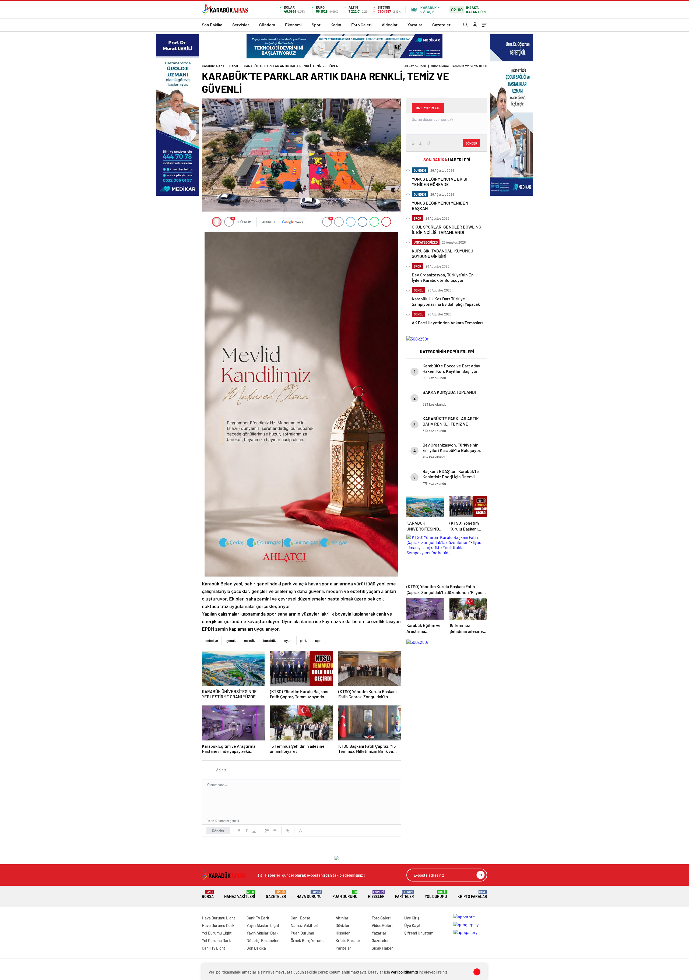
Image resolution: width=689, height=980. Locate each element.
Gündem (267, 24)
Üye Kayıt (412, 925)
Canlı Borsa (300, 917)
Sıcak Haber (382, 948)
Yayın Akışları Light (263, 925)
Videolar (390, 24)
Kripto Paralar (472, 894)
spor (318, 640)
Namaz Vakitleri (239, 894)
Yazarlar (414, 24)
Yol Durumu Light (217, 932)
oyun (287, 640)
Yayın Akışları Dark (263, 932)
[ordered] (267, 830)
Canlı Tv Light (213, 948)
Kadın (336, 24)
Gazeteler (441, 24)
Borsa (208, 894)
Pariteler (404, 894)
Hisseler (376, 894)
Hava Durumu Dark (218, 925)
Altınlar (342, 917)
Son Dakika (212, 24)
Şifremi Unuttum (418, 932)
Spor (316, 24)
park (303, 640)
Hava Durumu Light (218, 917)
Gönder (218, 830)
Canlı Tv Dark (258, 917)
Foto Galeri (361, 24)
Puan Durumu (344, 894)
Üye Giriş (411, 917)
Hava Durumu (309, 894)
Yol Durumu (436, 894)
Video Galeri (382, 925)
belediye (211, 640)
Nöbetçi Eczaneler (263, 940)
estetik (249, 640)
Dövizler (343, 925)
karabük (269, 640)
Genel (233, 66)
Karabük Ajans (213, 66)
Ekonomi (293, 24)
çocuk (231, 640)
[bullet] (274, 830)
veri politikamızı (404, 972)
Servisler (240, 24)
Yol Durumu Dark (216, 940)
